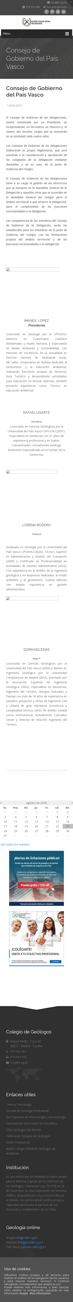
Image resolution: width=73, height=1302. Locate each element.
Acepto (23, 1293)
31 (46, 812)
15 (57, 822)
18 (15, 826)
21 (46, 826)
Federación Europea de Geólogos (28, 1136)
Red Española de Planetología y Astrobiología (36, 1117)
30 (36, 812)
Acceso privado (56, 7)
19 (26, 826)
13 (36, 822)
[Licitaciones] (36, 905)
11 (15, 822)
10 (5, 822)
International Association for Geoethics (31, 1123)
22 (57, 826)
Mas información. (40, 1293)
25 (15, 831)
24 (5, 831)
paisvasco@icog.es (33, 1247)
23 (67, 826)
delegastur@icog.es (30, 1242)
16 (67, 822)
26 (26, 831)
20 (36, 826)
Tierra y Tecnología (18, 1104)
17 (5, 826)
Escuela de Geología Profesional (27, 1111)
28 (15, 812)
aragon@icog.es (27, 1237)
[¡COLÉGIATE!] (36, 965)
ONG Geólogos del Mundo (23, 1130)
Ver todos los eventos (15, 844)
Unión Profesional (18, 1142)
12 (26, 822)
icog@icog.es (58, 2)
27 (5, 812)
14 (46, 822)
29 (26, 812)
